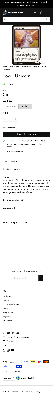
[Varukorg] (41, 12)
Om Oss (6, 300)
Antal (5, 113)
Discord (43, 2)
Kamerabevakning (11, 304)
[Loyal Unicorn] (13, 243)
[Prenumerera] (40, 278)
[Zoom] (42, 60)
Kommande (22, 6)
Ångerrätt (7, 317)
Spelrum (34, 2)
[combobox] (26, 19)
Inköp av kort (8, 313)
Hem (5, 67)
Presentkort (16, 2)
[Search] (47, 19)
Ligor (31, 6)
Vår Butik (7, 296)
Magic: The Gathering (19, 67)
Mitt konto (7, 321)
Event (26, 2)
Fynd (7, 2)
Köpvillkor (7, 309)
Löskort (35, 67)
